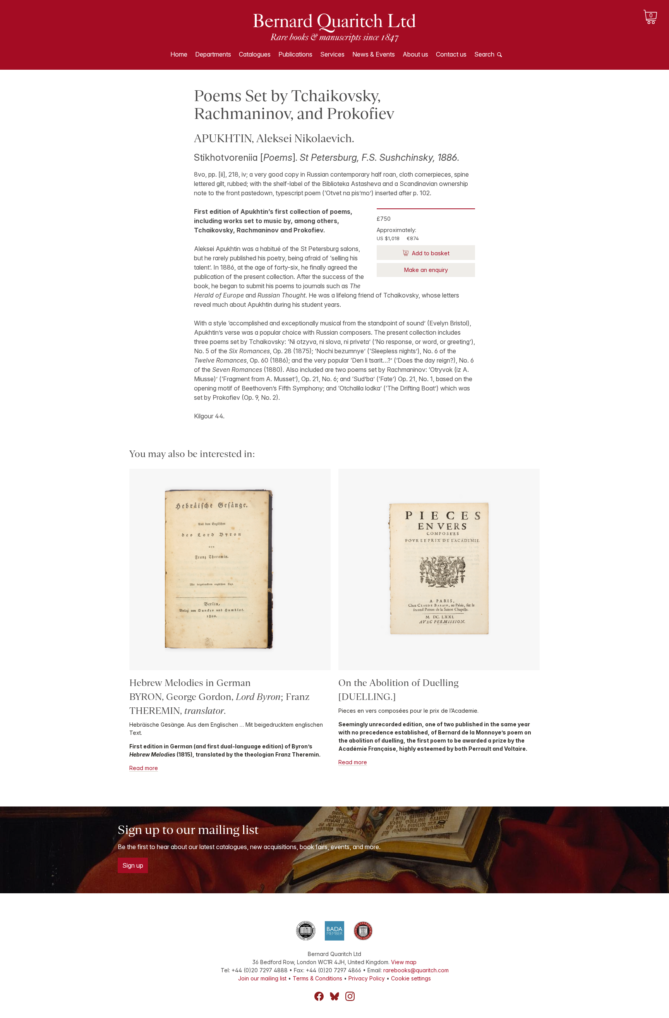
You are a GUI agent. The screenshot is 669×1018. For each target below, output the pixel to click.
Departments (213, 54)
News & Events (373, 54)
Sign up (132, 865)
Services (332, 54)
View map (404, 962)
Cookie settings (411, 978)
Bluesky (334, 996)
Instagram (350, 996)
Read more (143, 768)
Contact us (451, 54)
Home (178, 54)
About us (415, 54)
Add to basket (429, 253)
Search (484, 54)
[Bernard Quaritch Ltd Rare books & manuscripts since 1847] (334, 27)
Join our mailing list (262, 978)
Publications (295, 54)
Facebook (319, 996)
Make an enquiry (426, 270)
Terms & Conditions (317, 978)
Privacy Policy (366, 978)
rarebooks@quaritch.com (416, 970)
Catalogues (255, 54)
